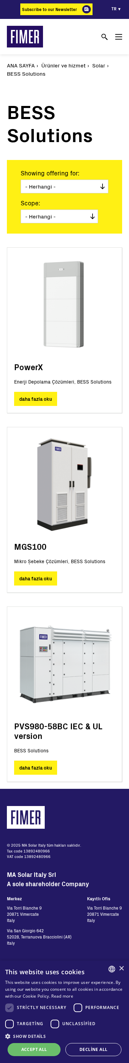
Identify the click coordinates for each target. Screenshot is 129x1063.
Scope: (30, 203)
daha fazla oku (35, 399)
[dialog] (64, 1011)
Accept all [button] (34, 1049)
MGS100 (30, 546)
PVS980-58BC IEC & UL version (58, 731)
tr (114, 8)
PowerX (28, 367)
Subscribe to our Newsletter (49, 9)
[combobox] (111, 969)
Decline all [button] (93, 1049)
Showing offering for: (50, 173)
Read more (62, 996)
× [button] (121, 968)
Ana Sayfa (21, 65)
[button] (64, 1036)
